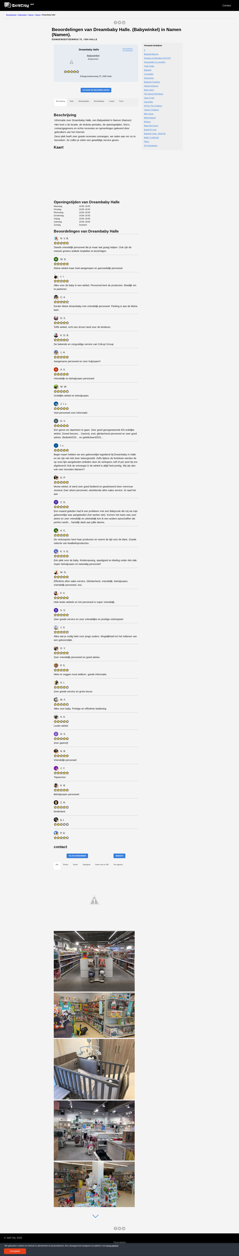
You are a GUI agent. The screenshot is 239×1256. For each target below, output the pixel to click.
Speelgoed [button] (86, 864)
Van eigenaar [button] (118, 864)
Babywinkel (22, 15)
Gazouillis (148, 102)
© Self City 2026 (13, 1237)
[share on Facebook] (116, 24)
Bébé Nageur (150, 118)
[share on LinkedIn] (123, 24)
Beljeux (147, 122)
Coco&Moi (148, 74)
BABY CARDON (151, 138)
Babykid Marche (151, 54)
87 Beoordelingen (127, 48)
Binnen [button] (65, 864)
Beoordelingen (11, 15)
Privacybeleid (120, 1242)
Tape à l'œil (149, 98)
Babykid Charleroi (152, 82)
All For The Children (153, 106)
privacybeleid (112, 1246)
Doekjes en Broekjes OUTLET (157, 58)
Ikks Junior (148, 114)
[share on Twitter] (119, 24)
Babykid (147, 70)
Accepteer (15, 1251)
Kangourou (149, 78)
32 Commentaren (128, 50)
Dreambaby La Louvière (154, 62)
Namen (30, 15)
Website (119, 856)
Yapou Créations (151, 110)
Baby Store (149, 90)
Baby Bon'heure (151, 126)
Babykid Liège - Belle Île (155, 134)
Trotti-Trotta (149, 66)
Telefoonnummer (77, 856)
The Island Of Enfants (153, 94)
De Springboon (150, 146)
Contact (226, 5)
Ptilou (146, 142)
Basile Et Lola (150, 130)
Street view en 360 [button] (102, 864)
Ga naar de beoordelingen (96, 90)
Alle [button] (57, 864)
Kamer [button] (75, 864)
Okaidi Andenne (151, 86)
